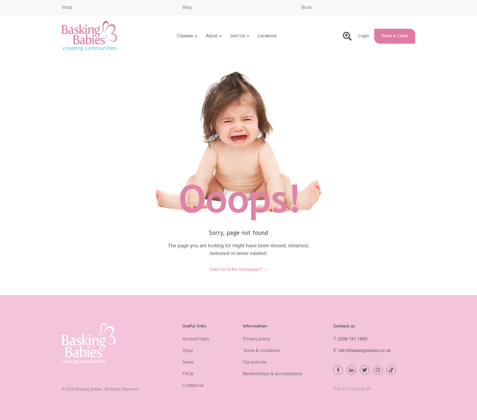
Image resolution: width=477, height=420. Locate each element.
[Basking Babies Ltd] (118, 343)
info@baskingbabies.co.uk (365, 351)
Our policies (254, 362)
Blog (187, 8)
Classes (185, 36)
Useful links (194, 326)
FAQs (188, 374)
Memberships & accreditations (272, 374)
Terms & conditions (261, 351)
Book (306, 8)
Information (255, 326)
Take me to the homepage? (236, 269)
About (211, 36)
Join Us (237, 36)
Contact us (192, 386)
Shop (67, 8)
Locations (267, 36)
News (188, 362)
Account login (195, 339)
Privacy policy (256, 339)
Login (363, 36)
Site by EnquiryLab (352, 389)
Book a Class (395, 36)
